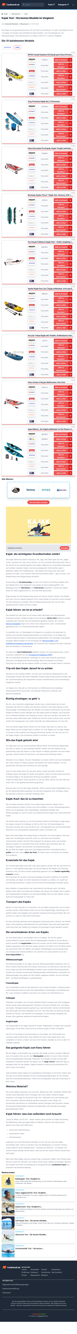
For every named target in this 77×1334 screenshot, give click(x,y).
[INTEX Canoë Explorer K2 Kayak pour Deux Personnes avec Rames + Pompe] (14, 75)
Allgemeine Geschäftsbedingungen (15, 1285)
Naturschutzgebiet (13, 624)
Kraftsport (34, 1272)
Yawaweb (40, 1316)
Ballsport (44, 1275)
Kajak (17, 47)
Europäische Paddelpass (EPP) (40, 655)
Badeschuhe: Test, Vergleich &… (28, 1207)
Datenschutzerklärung (10, 1289)
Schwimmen (45, 1272)
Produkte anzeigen (15, 490)
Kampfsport (56, 1269)
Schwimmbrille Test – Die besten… (29, 1248)
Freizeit (44, 1269)
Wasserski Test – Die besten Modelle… (31, 1235)
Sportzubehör (57, 1272)
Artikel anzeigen (8, 1181)
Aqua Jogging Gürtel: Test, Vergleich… (31, 1193)
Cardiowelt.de (13, 4)
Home (6, 14)
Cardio (24, 1269)
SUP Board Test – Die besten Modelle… (31, 1221)
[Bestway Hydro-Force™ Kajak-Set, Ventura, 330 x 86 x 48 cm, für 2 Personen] (14, 215)
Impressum (6, 1293)
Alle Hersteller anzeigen (38, 502)
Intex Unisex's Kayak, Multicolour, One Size (46, 382)
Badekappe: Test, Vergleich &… (28, 1179)
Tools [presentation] (50, 5)
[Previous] (6, 488)
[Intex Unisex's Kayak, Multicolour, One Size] (14, 402)
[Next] (71, 488)
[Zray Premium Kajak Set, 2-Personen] (14, 121)
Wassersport (16, 14)
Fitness (24, 1275)
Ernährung (25, 1272)
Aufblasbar (7, 47)
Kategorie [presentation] (62, 5)
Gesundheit (34, 1269)
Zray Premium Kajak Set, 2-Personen (44, 101)
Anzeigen (64, 548)
